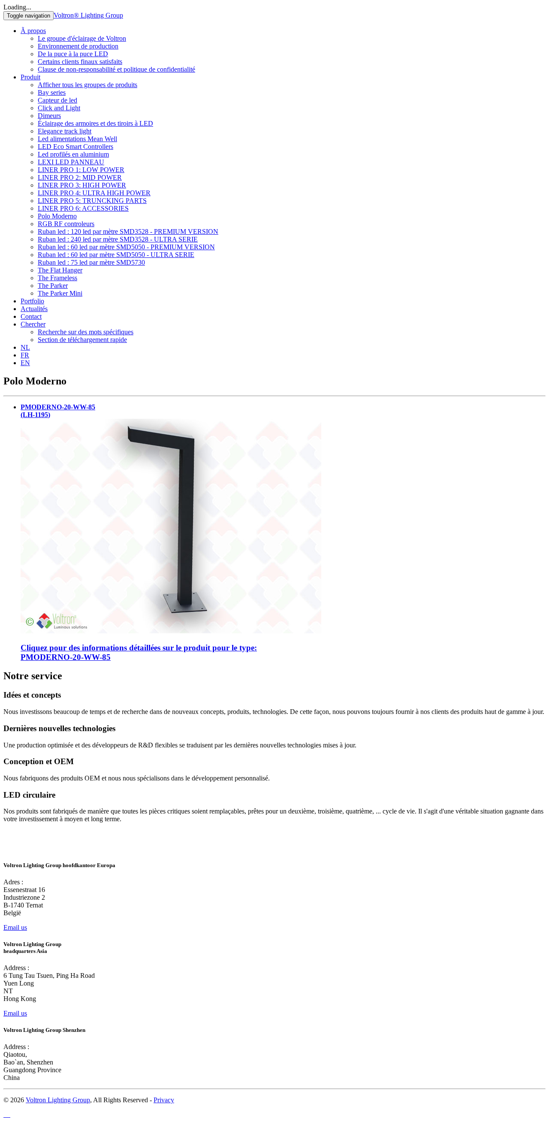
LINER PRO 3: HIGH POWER (82, 185)
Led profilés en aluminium (73, 154)
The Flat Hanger (60, 270)
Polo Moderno (57, 216)
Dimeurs (49, 115)
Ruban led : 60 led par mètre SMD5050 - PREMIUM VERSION (126, 247)
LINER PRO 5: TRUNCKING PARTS (92, 200)
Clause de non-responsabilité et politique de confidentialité (116, 69)
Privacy (164, 1100)
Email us (15, 927)
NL (25, 347)
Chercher (33, 324)
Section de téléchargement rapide (82, 339)
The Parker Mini (60, 293)
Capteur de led (57, 100)
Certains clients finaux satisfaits (80, 61)
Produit (30, 77)
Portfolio (32, 301)
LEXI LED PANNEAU (71, 162)
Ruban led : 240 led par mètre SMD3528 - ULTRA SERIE (118, 239)
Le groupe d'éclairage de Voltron (82, 38)
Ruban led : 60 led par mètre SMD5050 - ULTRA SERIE (116, 254)
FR (25, 355)
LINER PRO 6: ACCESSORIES (83, 208)
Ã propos (33, 30)
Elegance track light (64, 131)
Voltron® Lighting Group (88, 15)
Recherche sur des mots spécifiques (85, 332)
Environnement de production (78, 46)
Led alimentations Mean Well (77, 138)
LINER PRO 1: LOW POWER (81, 169)
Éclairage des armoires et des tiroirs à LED (95, 123)
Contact (31, 316)
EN (25, 362)
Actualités (34, 308)
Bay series (52, 92)
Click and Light (59, 108)
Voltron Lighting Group (58, 1100)
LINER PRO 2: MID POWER (80, 177)
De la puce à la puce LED (73, 53)
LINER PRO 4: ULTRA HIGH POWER (94, 193)
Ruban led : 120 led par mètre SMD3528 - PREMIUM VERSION (128, 231)
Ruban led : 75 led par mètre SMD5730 (91, 262)
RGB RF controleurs (66, 223)
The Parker (53, 285)
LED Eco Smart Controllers (75, 146)
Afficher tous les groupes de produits (87, 84)
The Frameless (57, 277)
